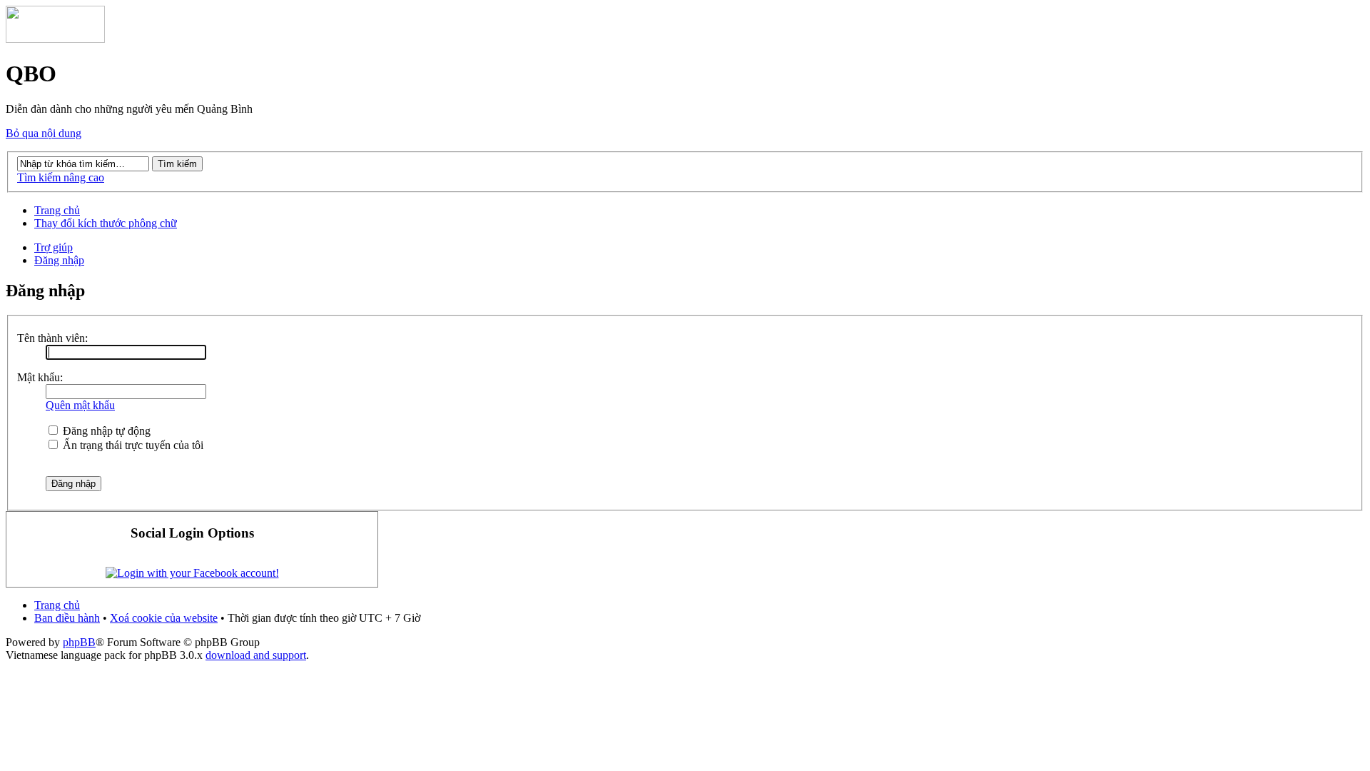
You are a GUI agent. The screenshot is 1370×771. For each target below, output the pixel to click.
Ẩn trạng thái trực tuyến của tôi (131, 445)
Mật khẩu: (40, 377)
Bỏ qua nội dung (43, 133)
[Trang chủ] (55, 39)
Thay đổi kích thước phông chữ (105, 223)
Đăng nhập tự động (105, 431)
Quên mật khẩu (80, 405)
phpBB (79, 642)
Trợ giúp (53, 247)
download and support (256, 655)
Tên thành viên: (52, 338)
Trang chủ (57, 210)
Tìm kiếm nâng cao (60, 177)
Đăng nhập (59, 260)
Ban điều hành (67, 618)
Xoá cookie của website (164, 618)
